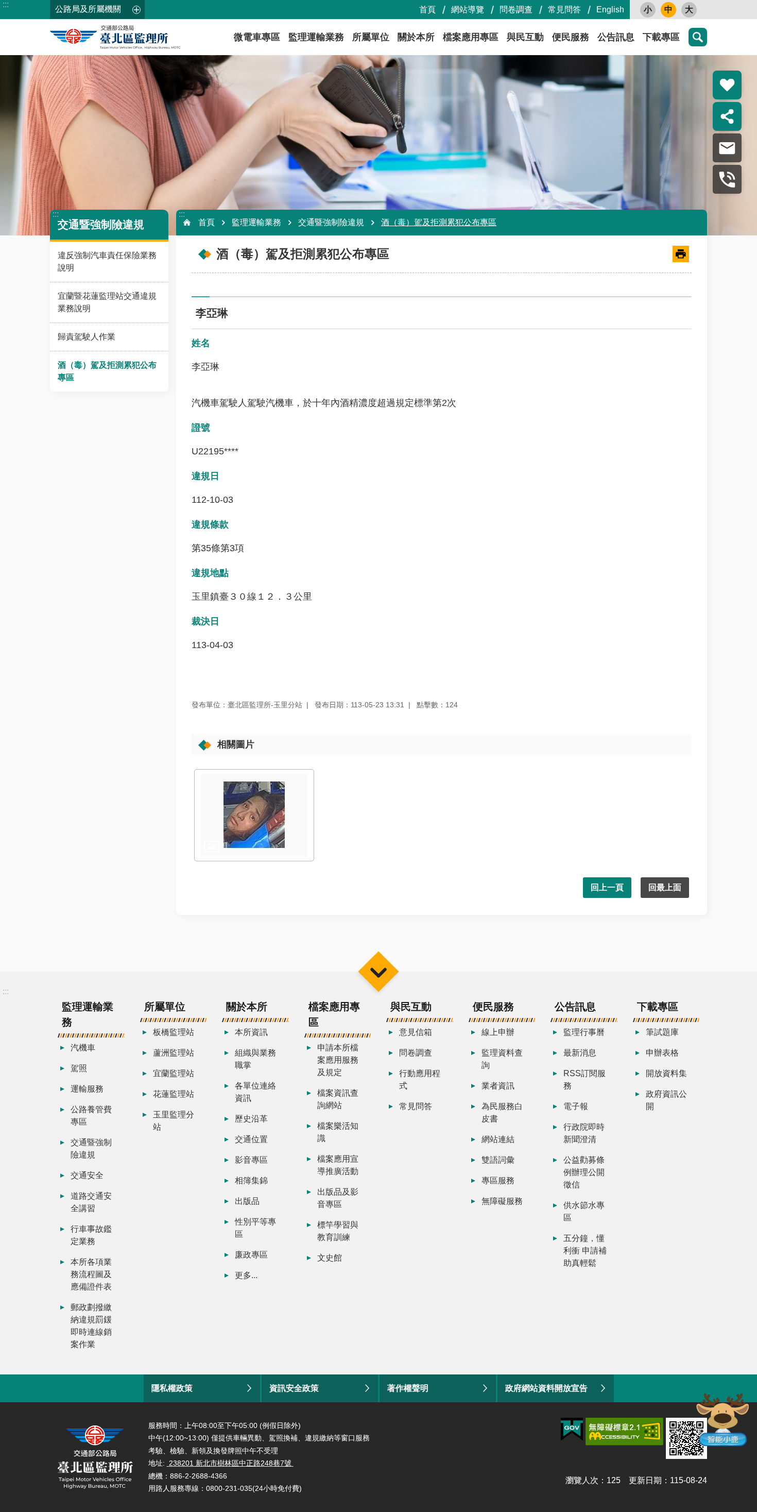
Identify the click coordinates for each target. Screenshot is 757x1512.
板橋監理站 (173, 1032)
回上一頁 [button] (607, 887)
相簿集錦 (251, 1180)
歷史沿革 (251, 1118)
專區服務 (497, 1180)
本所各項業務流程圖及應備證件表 (91, 1274)
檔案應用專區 (470, 37)
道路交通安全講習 (91, 1202)
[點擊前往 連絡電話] (727, 179)
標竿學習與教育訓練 (337, 1231)
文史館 (329, 1257)
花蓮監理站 (173, 1094)
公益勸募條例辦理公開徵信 (584, 1172)
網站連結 (497, 1139)
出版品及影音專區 (337, 1198)
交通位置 (251, 1139)
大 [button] (689, 9)
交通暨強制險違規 (331, 222)
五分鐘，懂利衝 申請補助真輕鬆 (585, 1250)
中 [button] (668, 9)
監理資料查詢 (502, 1058)
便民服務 (570, 37)
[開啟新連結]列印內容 (681, 254)
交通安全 (87, 1175)
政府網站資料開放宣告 (546, 1388)
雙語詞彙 (497, 1160)
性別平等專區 (255, 1227)
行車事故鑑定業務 (91, 1235)
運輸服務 (87, 1088)
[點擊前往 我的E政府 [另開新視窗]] (572, 1429)
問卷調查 (516, 9)
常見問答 (564, 9)
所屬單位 (370, 37)
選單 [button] (378, 971)
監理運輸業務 (316, 37)
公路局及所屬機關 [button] (88, 9)
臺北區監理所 (142, 37)
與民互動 (525, 37)
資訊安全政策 (294, 1388)
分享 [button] (727, 116)
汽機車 (83, 1047)
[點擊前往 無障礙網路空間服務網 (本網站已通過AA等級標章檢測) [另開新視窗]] (624, 1432)
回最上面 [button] (664, 887)
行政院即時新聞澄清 (584, 1133)
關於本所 (416, 37)
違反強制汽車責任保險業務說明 (107, 261)
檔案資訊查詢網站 (337, 1099)
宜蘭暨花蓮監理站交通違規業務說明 (107, 302)
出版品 (247, 1201)
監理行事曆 (584, 1032)
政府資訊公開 (666, 1100)
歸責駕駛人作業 (86, 336)
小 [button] (648, 9)
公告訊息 (615, 37)
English (610, 9)
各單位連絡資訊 (255, 1091)
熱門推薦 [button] (727, 85)
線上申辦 (497, 1032)
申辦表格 (662, 1052)
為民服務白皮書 (502, 1112)
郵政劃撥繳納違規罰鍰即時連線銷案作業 (91, 1326)
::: (6, 4)
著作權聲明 (407, 1388)
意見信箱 (415, 1032)
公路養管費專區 (91, 1115)
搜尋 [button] (698, 37)
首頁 (427, 9)
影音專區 (251, 1160)
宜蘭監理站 (173, 1073)
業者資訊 (497, 1085)
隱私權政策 (172, 1388)
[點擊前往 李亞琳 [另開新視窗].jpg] (254, 815)
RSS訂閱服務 (584, 1079)
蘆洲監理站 (173, 1052)
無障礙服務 (502, 1201)
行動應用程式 (419, 1079)
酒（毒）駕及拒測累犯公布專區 (107, 371)
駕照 (79, 1068)
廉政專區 (251, 1254)
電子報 (575, 1106)
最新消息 (579, 1052)
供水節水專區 (584, 1211)
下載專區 (661, 37)
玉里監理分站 (173, 1120)
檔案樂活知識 (337, 1132)
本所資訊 (251, 1032)
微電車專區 (257, 37)
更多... (246, 1275)
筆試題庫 (662, 1032)
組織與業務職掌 (255, 1058)
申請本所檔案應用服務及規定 (337, 1060)
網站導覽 (467, 9)
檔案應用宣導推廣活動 (337, 1165)
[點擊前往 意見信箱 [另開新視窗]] (727, 147)
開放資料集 (666, 1073)
